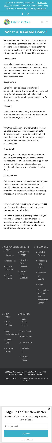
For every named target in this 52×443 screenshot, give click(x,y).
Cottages (8, 255)
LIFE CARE (24, 247)
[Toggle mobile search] (42, 22)
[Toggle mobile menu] (47, 22)
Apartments (8, 260)
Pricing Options (8, 277)
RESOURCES (41, 247)
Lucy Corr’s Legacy (25, 322)
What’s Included (8, 268)
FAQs (40, 284)
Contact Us (25, 350)
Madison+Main (35, 378)
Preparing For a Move (41, 263)
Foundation (25, 336)
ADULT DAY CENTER (24, 274)
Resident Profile (8, 350)
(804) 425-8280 (38, 8)
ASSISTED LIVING (24, 254)
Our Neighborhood (8, 333)
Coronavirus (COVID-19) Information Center (41, 296)
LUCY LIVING (7, 316)
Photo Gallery (8, 324)
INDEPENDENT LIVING (9, 249)
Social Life (8, 341)
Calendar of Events (41, 275)
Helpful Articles (41, 254)
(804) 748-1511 (20, 374)
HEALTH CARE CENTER (24, 263)
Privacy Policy (25, 358)
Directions (25, 331)
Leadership (25, 342)
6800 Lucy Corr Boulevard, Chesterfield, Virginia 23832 (25, 372)
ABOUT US (25, 314)
